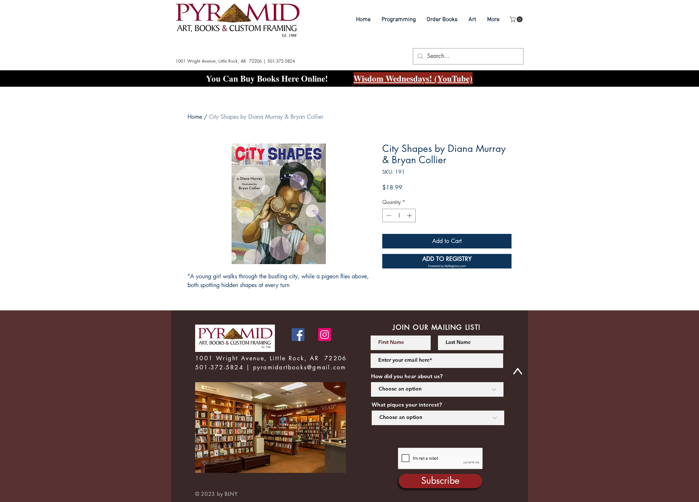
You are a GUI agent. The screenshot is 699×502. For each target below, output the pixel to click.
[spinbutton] (399, 215)
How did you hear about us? (407, 376)
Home (194, 117)
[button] (517, 19)
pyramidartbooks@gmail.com (299, 367)
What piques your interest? (407, 404)
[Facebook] (298, 334)
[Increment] (410, 215)
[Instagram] (324, 334)
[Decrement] (387, 215)
